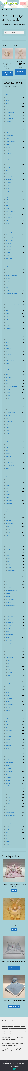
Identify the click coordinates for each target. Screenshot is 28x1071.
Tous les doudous (10, 812)
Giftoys (7, 485)
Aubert (7, 130)
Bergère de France (10, 197)
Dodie (7, 380)
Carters (7, 255)
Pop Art (7, 748)
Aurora (7, 138)
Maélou (7, 631)
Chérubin (8, 281)
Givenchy (8, 494)
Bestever (8, 205)
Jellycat (8, 547)
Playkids (8, 739)
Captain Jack (9, 243)
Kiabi (7, 576)
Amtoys (7, 109)
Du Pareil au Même (10, 412)
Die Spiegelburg (10, 354)
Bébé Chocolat (9, 179)
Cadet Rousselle (10, 237)
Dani (7, 340)
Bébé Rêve (8, 185)
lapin (8, 404)
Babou (7, 150)
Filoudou (8, 453)
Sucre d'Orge (9, 771)
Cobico (7, 296)
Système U (8, 777)
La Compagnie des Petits (12, 590)
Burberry (8, 226)
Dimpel (7, 363)
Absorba (8, 97)
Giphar (7, 488)
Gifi (6, 482)
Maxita (7, 649)
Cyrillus (7, 337)
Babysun (8, 165)
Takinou (8, 783)
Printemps (8, 757)
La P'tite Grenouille (11, 599)
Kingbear (8, 582)
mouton (9, 672)
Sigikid (7, 765)
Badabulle (8, 167)
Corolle (7, 313)
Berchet (8, 194)
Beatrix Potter (9, 176)
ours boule (10, 567)
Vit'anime (8, 835)
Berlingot (8, 200)
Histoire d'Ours (9, 523)
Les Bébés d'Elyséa (10, 617)
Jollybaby (8, 549)
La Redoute (8, 608)
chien (8, 398)
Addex (7, 100)
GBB (7, 474)
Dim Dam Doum (10, 360)
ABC (7, 95)
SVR (6, 774)
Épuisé (14, 890)
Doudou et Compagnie (11, 386)
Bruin (7, 220)
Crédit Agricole (9, 328)
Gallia (7, 468)
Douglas (8, 389)
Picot (7, 733)
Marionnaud (9, 640)
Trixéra (7, 821)
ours (8, 407)
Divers (7, 372)
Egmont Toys (9, 421)
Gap (7, 471)
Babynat (8, 162)
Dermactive (8, 348)
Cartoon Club (9, 258)
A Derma (8, 92)
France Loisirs (9, 462)
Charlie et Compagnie (11, 275)
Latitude (8, 614)
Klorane (8, 584)
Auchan (7, 132)
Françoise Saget (10, 465)
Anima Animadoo (10, 112)
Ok (14, 1068)
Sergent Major (9, 762)
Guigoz (7, 509)
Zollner (7, 844)
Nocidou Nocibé (10, 704)
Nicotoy (8, 701)
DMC (7, 375)
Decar (7, 345)
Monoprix (8, 654)
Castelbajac (8, 264)
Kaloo (7, 555)
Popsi (7, 751)
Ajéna (7, 106)
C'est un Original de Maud (12, 232)
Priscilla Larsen (9, 759)
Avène (7, 144)
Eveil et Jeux (9, 442)
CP (6, 322)
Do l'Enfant (8, 377)
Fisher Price (8, 456)
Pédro (7, 727)
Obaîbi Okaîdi (9, 722)
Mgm (7, 652)
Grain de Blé (9, 500)
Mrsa (7, 687)
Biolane (7, 208)
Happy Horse (9, 517)
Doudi (7, 383)
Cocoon (7, 299)
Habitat (8, 514)
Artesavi (8, 124)
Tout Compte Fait (10, 815)
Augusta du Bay (9, 135)
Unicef (7, 826)
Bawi (7, 173)
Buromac (8, 229)
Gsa (6, 506)
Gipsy (7, 491)
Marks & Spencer (10, 643)
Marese (7, 637)
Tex (6, 792)
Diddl (7, 351)
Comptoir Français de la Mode (13, 305)
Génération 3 (9, 477)
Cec (6, 272)
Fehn (7, 450)
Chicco (7, 284)
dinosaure (9, 401)
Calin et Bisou (9, 240)
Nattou (7, 695)
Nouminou (8, 713)
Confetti (8, 307)
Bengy (7, 191)
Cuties (7, 334)
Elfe (7, 424)
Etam (7, 439)
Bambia (7, 170)
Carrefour (8, 252)
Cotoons (8, 319)
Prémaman (8, 754)
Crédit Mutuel (9, 331)
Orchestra (8, 724)
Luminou (8, 628)
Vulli (7, 838)
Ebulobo (8, 415)
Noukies (8, 710)
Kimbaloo (8, 579)
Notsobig (8, 707)
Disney (7, 369)
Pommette (8, 745)
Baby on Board (9, 156)
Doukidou (8, 392)
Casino (7, 261)
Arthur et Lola (9, 127)
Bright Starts (9, 217)
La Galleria (8, 593)
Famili (7, 444)
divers (8, 526)
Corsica (7, 316)
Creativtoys (8, 325)
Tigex (7, 809)
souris (9, 573)
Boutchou (8, 214)
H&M (7, 512)
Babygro (8, 159)
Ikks (7, 538)
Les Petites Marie (10, 622)
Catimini (8, 267)
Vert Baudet (9, 829)
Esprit (7, 436)
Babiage (8, 147)
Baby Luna (8, 153)
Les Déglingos (9, 619)
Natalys (7, 692)
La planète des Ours (11, 605)
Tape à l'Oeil (9, 786)
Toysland (8, 818)
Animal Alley (9, 115)
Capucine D (8, 246)
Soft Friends (8, 768)
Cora (7, 310)
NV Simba (8, 719)
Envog (7, 433)
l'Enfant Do (8, 587)
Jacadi (7, 544)
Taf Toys (8, 780)
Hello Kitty (8, 520)
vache (8, 410)
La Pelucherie (9, 602)
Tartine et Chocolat (11, 789)
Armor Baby (9, 121)
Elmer (7, 427)
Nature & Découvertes (11, 698)
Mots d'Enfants (9, 657)
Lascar (7, 611)
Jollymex (8, 552)
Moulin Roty (9, 684)
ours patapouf (11, 570)
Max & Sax (8, 646)
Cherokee (8, 278)
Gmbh (7, 497)
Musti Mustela (9, 689)
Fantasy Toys (9, 447)
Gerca (7, 479)
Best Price (8, 202)
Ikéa (7, 535)
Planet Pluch (9, 736)
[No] (26, 1065)
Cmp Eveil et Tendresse (11, 293)
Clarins (7, 290)
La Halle (8, 596)
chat (8, 395)
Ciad (7, 287)
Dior (7, 366)
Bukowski (8, 223)
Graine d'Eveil (9, 503)
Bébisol (7, 188)
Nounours (8, 716)
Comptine (8, 302)
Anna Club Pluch (10, 118)
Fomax (7, 459)
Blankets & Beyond (10, 211)
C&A (7, 235)
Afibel (7, 103)
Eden (7, 418)
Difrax (7, 357)
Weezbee (8, 841)
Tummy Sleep (9, 824)
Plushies (8, 742)
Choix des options (7, 73)
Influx (7, 541)
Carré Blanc (8, 249)
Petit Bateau (9, 730)
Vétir (7, 832)
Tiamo (7, 806)
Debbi (7, 342)
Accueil (5, 9)
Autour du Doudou (10, 141)
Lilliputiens (8, 625)
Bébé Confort (9, 182)
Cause (7, 270)
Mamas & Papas (9, 634)
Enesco (7, 430)
